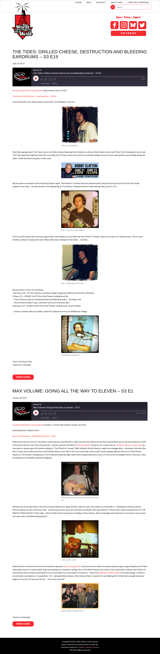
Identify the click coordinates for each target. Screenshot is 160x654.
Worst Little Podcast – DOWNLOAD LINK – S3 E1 (34, 436)
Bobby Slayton (83, 445)
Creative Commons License (88, 647)
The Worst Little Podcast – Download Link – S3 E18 (34, 96)
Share (54, 83)
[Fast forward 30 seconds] (55, 79)
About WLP (117, 2)
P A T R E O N (128, 33)
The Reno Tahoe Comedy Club (129, 445)
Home (78, 2)
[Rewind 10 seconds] (45, 79)
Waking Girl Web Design (109, 572)
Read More (23, 377)
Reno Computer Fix (72, 566)
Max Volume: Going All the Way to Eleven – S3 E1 (72, 390)
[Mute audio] (42, 79)
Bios (89, 2)
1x (50, 79)
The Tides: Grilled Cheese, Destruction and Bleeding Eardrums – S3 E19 (79, 54)
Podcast (101, 2)
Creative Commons (138, 2)
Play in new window (34, 90)
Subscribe (45, 83)
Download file (18, 90)
